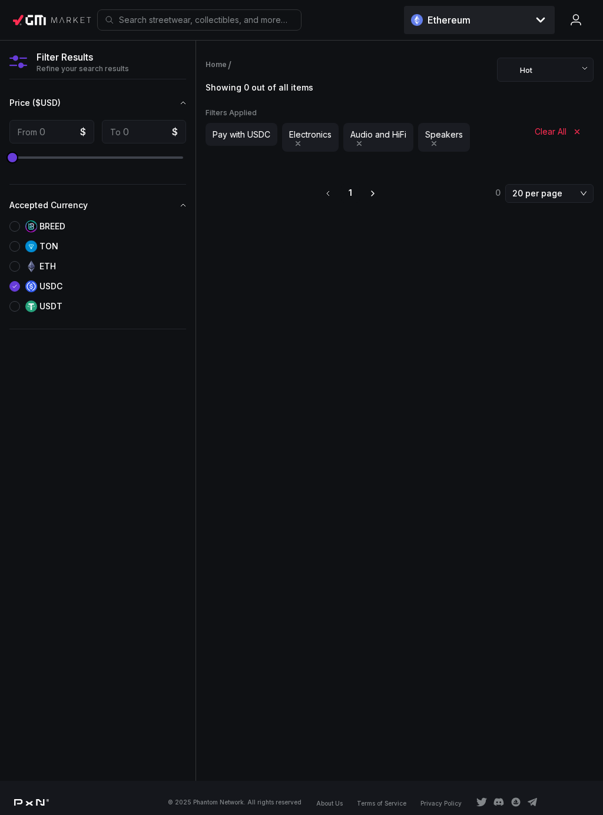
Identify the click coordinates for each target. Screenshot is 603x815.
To (115, 132)
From (27, 132)
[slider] (12, 157)
